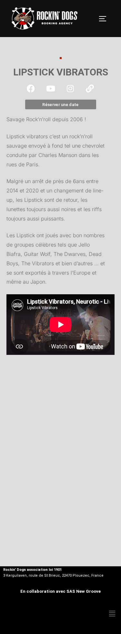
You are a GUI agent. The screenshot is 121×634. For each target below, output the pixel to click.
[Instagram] (70, 88)
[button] (112, 614)
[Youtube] (51, 88)
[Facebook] (31, 88)
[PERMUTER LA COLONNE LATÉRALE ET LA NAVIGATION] (104, 19)
